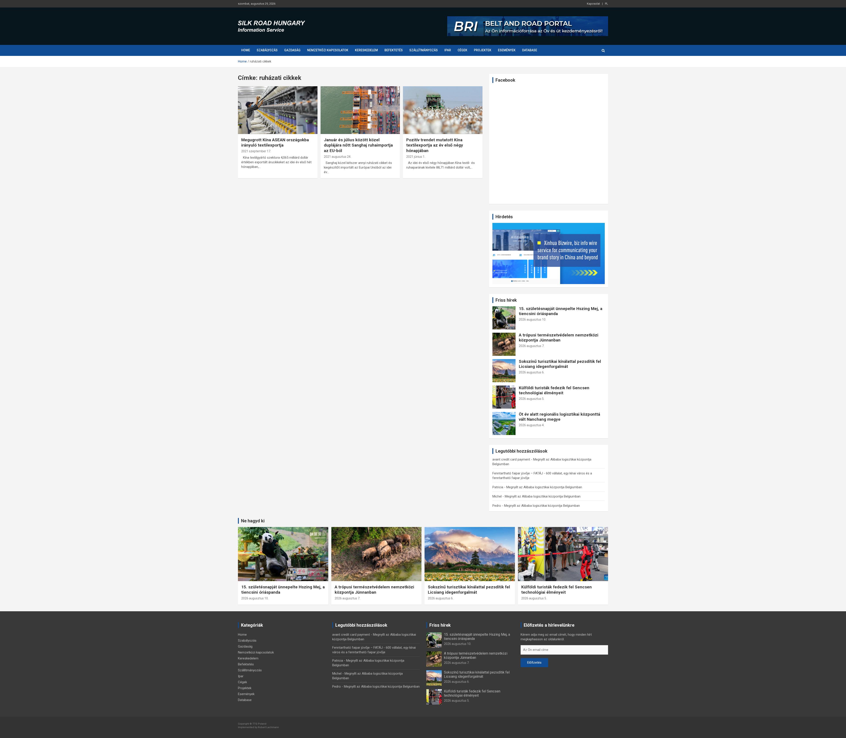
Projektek (482, 50)
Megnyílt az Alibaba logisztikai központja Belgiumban (544, 487)
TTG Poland (259, 723)
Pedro (496, 506)
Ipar (447, 50)
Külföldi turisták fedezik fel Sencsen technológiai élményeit (554, 390)
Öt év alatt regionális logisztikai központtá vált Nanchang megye (559, 417)
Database (529, 50)
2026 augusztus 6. (531, 372)
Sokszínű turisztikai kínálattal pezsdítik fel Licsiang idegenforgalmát (560, 364)
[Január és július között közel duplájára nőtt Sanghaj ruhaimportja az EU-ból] (360, 110)
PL (606, 3)
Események (507, 50)
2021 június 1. (415, 156)
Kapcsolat (593, 3)
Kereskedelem (366, 50)
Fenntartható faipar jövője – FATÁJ (517, 473)
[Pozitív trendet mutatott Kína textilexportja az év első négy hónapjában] (443, 110)
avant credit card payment (511, 459)
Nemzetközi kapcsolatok (327, 50)
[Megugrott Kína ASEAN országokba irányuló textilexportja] (278, 110)
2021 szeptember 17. (256, 151)
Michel (497, 496)
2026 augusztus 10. (532, 319)
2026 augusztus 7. (531, 346)
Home (245, 50)
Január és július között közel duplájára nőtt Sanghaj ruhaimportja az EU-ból (358, 145)
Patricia (497, 487)
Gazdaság (292, 50)
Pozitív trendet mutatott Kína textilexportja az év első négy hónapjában (434, 145)
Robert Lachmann (268, 727)
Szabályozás (267, 50)
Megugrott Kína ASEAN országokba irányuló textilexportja (275, 142)
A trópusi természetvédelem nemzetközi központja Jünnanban (558, 337)
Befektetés (393, 50)
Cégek (462, 50)
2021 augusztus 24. (337, 156)
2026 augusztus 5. (531, 398)
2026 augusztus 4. (531, 425)
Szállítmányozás (423, 50)
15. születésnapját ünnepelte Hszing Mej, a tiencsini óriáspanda (560, 311)
